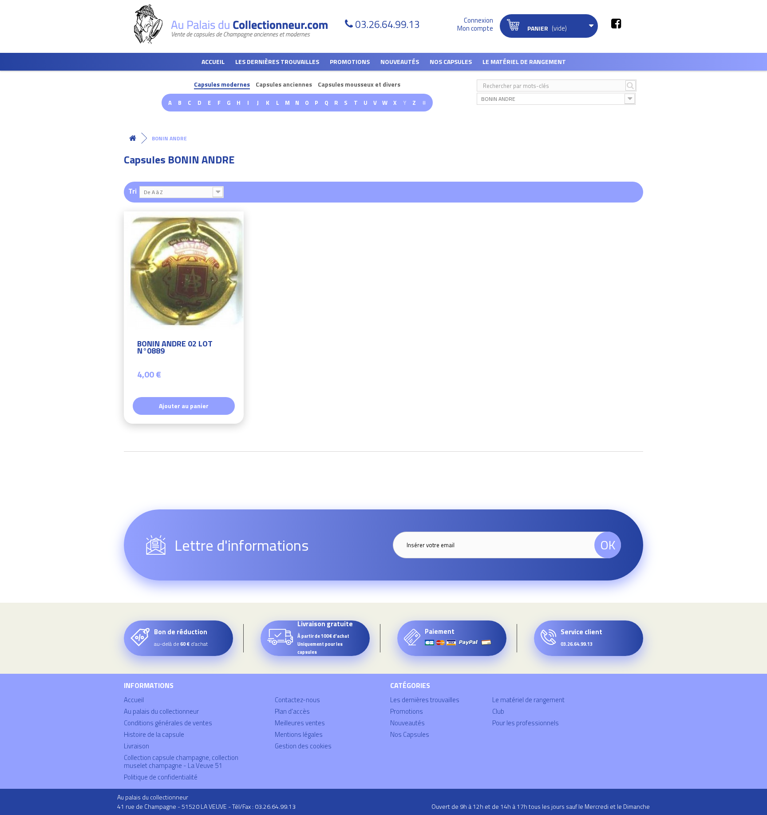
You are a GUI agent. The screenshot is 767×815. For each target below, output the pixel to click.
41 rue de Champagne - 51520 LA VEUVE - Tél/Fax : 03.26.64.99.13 (206, 806)
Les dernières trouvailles (277, 61)
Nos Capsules (451, 61)
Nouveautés (399, 61)
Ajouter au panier (184, 405)
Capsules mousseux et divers (359, 84)
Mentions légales (299, 734)
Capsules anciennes (284, 84)
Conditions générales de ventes (168, 723)
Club (498, 711)
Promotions (350, 61)
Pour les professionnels (525, 723)
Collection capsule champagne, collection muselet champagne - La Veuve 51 (181, 761)
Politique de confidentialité (161, 777)
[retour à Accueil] (132, 138)
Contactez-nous (297, 700)
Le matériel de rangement (524, 61)
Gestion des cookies (303, 746)
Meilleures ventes (300, 723)
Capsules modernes (222, 84)
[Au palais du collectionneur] (236, 24)
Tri (132, 190)
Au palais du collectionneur (161, 711)
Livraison (136, 746)
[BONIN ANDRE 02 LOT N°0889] (184, 271)
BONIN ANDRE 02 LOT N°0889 (175, 348)
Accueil (213, 61)
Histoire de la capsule (154, 734)
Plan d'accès (292, 711)
